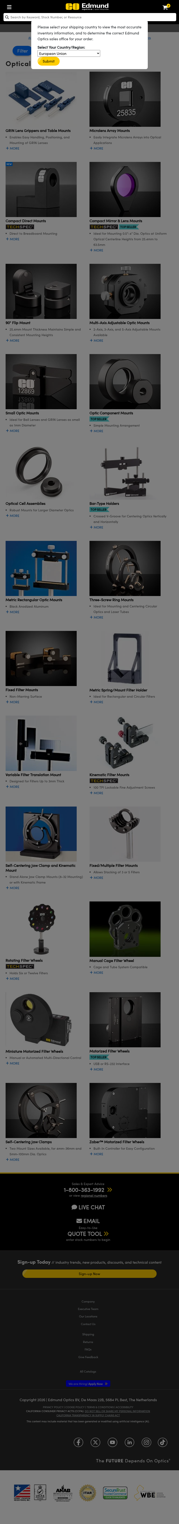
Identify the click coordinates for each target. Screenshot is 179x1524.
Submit (49, 61)
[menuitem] (10, 6)
